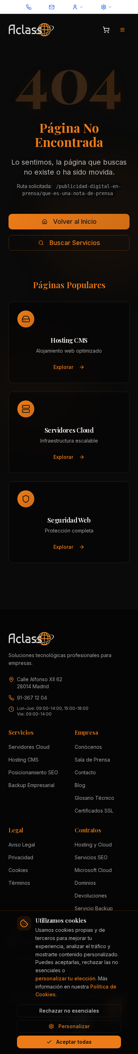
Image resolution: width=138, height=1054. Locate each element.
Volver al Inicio (75, 221)
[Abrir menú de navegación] (122, 30)
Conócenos (88, 747)
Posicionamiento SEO (33, 772)
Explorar (63, 367)
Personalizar (74, 1026)
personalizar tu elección (65, 978)
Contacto (85, 772)
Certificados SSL (94, 811)
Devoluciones (91, 896)
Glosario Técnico (94, 798)
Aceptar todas (74, 1042)
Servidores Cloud (29, 747)
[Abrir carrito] (106, 29)
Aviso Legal (21, 845)
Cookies (18, 870)
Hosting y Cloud (93, 845)
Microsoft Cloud (93, 870)
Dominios (85, 883)
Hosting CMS (23, 760)
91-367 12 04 (32, 698)
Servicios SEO (91, 857)
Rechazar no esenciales (69, 1011)
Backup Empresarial (31, 785)
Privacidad (20, 857)
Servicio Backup (94, 908)
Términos (19, 883)
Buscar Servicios (75, 242)
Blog (80, 785)
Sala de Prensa (92, 760)
